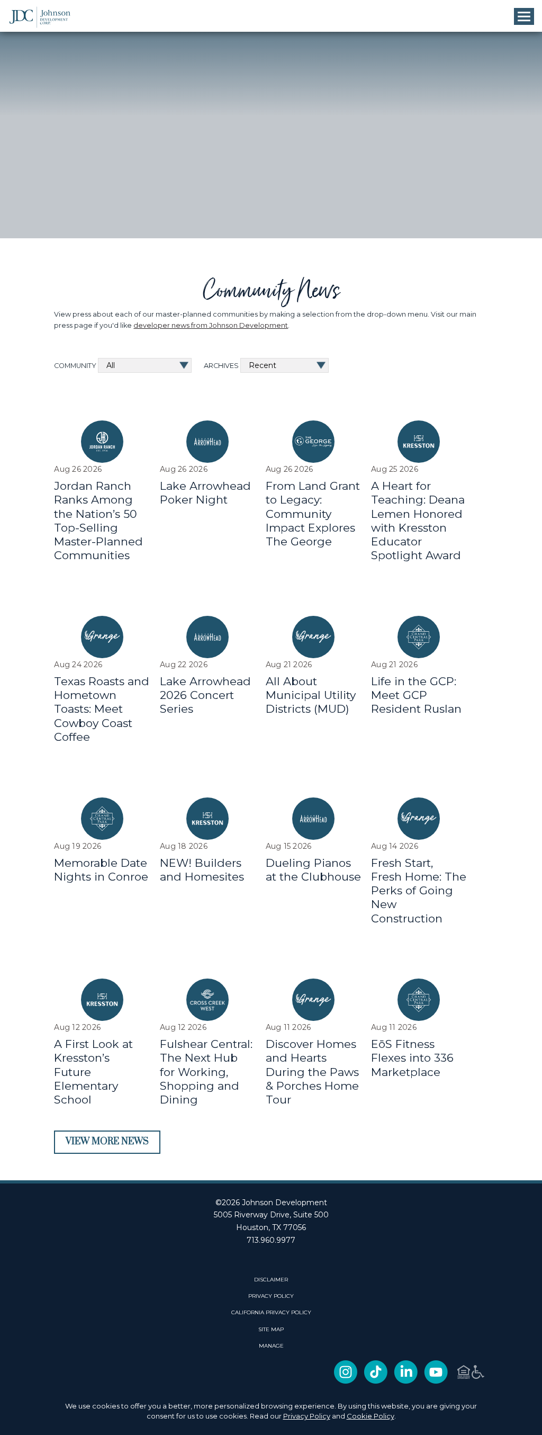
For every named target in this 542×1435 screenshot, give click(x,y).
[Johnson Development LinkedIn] (406, 1381)
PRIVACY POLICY (271, 1296)
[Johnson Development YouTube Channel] (436, 1381)
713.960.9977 (271, 1240)
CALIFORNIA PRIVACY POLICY (271, 1313)
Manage (271, 1346)
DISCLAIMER (271, 1280)
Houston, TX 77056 (271, 1227)
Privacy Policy (306, 1416)
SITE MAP (271, 1330)
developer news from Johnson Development (210, 325)
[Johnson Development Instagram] (345, 1381)
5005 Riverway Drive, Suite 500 (271, 1214)
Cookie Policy (370, 1416)
